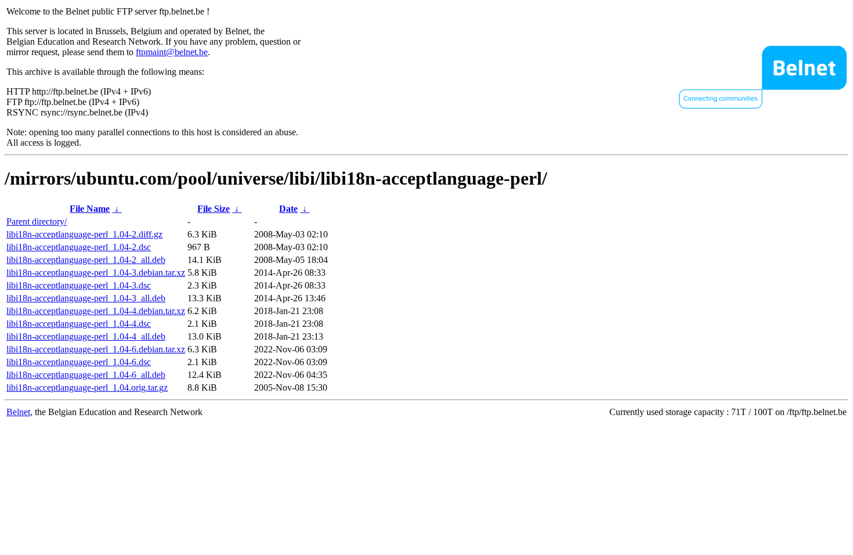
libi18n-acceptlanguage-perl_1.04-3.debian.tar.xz (95, 273)
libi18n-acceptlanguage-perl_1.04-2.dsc (78, 247)
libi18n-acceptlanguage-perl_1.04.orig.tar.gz (87, 387)
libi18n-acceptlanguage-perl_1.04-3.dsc (78, 285)
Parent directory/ (36, 221)
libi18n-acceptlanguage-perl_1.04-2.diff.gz (84, 234)
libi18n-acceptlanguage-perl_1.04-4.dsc (78, 324)
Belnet (18, 412)
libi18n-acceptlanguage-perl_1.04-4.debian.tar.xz (95, 311)
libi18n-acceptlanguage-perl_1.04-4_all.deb (85, 336)
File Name (90, 209)
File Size (213, 209)
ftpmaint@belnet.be (172, 52)
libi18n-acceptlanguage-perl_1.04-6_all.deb (85, 375)
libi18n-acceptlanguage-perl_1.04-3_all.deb (85, 298)
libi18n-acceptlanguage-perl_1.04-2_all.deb (85, 260)
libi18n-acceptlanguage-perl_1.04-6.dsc (78, 362)
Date (288, 209)
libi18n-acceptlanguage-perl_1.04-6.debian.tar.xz (95, 349)
